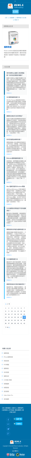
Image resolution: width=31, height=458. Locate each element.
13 (21, 311)
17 (12, 314)
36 (5, 323)
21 (24, 314)
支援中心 (14, 408)
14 (24, 311)
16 (8, 314)
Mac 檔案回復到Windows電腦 (16, 186)
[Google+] (8, 433)
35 (24, 320)
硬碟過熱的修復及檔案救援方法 (16, 229)
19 (18, 314)
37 (8, 323)
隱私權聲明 (18, 410)
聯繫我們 (20, 408)
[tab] (15, 26)
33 (18, 320)
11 (15, 311)
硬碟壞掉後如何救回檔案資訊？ (16, 284)
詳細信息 (9, 93)
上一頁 (8, 304)
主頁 (3, 408)
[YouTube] (8, 424)
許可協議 (11, 410)
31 (12, 320)
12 (18, 311)
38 (12, 323)
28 (24, 317)
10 (12, 311)
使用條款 (5, 410)
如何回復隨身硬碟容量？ (14, 139)
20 (21, 314)
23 (8, 317)
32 (15, 320)
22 (5, 317)
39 (15, 323)
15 (5, 314)
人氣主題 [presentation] (7, 67)
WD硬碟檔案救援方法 (13, 97)
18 (15, 314)
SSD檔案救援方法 (12, 259)
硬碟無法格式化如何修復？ (15, 116)
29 (5, 320)
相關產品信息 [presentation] (8, 26)
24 (12, 317)
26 (18, 317)
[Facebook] (8, 420)
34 (21, 320)
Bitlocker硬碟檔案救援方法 (15, 158)
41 (21, 323)
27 (21, 317)
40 (18, 323)
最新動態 (8, 408)
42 (24, 323)
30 (8, 320)
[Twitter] (8, 429)
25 (15, 317)
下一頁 (6, 327)
